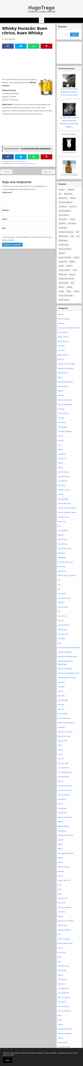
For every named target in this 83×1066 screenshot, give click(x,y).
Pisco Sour (62, 903)
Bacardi (61, 359)
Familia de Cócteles (66, 232)
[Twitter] (21, 46)
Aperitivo (71, 189)
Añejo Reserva (63, 341)
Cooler (60, 467)
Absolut (62, 189)
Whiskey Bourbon (65, 1029)
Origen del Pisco (64, 880)
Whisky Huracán (31, 163)
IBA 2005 (61, 695)
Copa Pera (62, 485)
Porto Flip (61, 912)
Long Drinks (62, 813)
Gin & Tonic (62, 616)
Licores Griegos (64, 795)
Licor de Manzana (65, 772)
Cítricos (16, 161)
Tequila (69, 287)
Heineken (61, 638)
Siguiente (47, 171)
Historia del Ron (65, 249)
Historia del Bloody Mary (67, 656)
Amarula (61, 323)
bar (60, 194)
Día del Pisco (63, 544)
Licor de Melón (63, 776)
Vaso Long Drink (64, 997)
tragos (61, 291)
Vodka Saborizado (66, 295)
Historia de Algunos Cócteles (69, 647)
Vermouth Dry (63, 1006)
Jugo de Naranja (64, 736)
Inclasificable (63, 700)
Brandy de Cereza (65, 400)
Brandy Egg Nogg (65, 404)
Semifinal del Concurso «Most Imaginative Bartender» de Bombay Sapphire (69, 122)
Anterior (7, 171)
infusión (61, 704)
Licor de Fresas (64, 767)
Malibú (72, 262)
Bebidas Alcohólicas (65, 368)
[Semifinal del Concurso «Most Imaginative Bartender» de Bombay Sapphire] (69, 109)
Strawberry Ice (63, 966)
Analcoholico (63, 332)
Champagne (63, 427)
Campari (61, 409)
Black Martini (63, 386)
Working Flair (64, 300)
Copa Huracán (63, 472)
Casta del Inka (63, 413)
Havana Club (63, 245)
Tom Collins (62, 979)
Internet (62, 253)
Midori (60, 849)
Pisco (60, 894)
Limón (20, 161)
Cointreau (62, 458)
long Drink (63, 262)
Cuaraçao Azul (63, 517)
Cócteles (62, 223)
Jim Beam (61, 727)
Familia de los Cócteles (67, 575)
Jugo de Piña (63, 741)
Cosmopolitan (63, 499)
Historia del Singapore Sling (69, 673)
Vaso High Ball (63, 993)
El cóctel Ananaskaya (69, 175)
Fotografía (62, 593)
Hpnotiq (61, 686)
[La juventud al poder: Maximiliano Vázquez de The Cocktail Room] (69, 80)
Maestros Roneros (65, 817)
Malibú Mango (63, 826)
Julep (60, 745)
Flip (59, 589)
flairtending (63, 236)
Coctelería (63, 206)
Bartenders (63, 198)
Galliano (61, 602)
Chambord (62, 422)
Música (69, 266)
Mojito (61, 266)
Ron (72, 283)
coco (59, 445)
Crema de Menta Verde (67, 512)
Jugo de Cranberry (65, 732)
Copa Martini (64, 215)
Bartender (68, 194)
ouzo (60, 885)
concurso (73, 206)
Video (69, 291)
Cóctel (60, 449)
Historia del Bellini (65, 652)
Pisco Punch (62, 898)
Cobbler (61, 440)
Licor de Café (63, 763)
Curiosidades (63, 530)
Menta (60, 844)
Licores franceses (65, 790)
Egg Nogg (61, 557)
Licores (76, 257)
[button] (41, 20)
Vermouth (62, 1002)
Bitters (60, 377)
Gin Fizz (61, 620)
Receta (72, 274)
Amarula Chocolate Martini (68, 328)
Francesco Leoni (64, 598)
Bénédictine (62, 373)
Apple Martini (63, 355)
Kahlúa (60, 750)
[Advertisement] (27, 64)
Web (3, 228)
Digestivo (61, 553)
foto (72, 236)
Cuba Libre (63, 219)
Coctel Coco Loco (69, 152)
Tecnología (62, 970)
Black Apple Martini (65, 382)
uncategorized (63, 988)
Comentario (7, 192)
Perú (75, 270)
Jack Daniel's (63, 713)
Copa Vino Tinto (64, 490)
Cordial (60, 494)
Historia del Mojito (65, 668)
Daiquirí (61, 535)
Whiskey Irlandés (64, 1033)
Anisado (61, 346)
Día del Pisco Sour (65, 548)
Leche (60, 754)
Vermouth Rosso (64, 1011)
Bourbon (61, 395)
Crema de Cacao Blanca (67, 508)
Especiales (63, 228)
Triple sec (61, 984)
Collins (60, 463)
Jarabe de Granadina (66, 722)
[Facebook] (8, 46)
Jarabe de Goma (65, 257)
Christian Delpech (65, 202)
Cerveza (61, 418)
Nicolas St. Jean (64, 867)
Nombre (6, 210)
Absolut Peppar (64, 319)
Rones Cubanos (64, 939)
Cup (59, 526)
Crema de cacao (64, 503)
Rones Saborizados (65, 943)
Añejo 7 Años (63, 337)
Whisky (25, 161)
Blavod (72, 198)
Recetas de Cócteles (66, 279)
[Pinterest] (46, 46)
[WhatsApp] (34, 46)
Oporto (60, 876)
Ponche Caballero (65, 907)
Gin (78, 236)
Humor (60, 691)
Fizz (59, 580)
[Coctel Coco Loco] (69, 144)
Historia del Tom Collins (67, 677)
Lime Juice (62, 799)
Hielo (60, 643)
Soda (60, 957)
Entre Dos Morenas (65, 562)
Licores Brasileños (65, 786)
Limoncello (62, 808)
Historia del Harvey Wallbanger (65, 662)
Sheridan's (62, 952)
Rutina (61, 287)
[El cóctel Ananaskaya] (69, 166)
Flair (77, 232)
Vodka (76, 291)
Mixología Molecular (66, 853)
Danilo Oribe (63, 539)
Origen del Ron (64, 270)
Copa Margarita (65, 211)
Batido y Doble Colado (66, 364)
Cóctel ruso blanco (69, 134)
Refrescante (63, 283)
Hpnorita (61, 682)
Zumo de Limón (64, 1047)
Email (5, 219)
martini (60, 840)
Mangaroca (62, 831)
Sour (59, 961)
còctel (20, 163)
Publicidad (63, 274)
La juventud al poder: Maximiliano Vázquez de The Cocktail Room (69, 92)
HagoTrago (41, 7)
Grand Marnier (64, 625)
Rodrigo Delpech (64, 930)
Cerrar (7, 1060)
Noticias (61, 871)
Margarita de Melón (65, 835)
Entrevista (72, 223)
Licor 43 (61, 758)
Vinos (60, 1020)
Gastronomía (63, 607)
